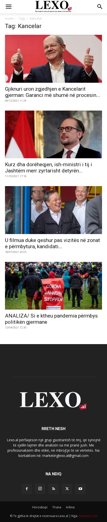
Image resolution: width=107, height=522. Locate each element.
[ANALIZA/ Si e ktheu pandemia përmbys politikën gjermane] (53, 286)
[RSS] (53, 489)
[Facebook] (27, 489)
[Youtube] (80, 489)
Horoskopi (40, 507)
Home (9, 18)
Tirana (56, 507)
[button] (8, 6)
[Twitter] (67, 489)
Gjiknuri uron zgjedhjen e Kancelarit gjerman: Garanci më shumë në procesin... (52, 92)
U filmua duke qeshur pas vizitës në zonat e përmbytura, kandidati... (52, 243)
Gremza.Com (88, 516)
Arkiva (70, 507)
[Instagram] (40, 489)
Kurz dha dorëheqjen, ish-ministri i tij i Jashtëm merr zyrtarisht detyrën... (48, 167)
